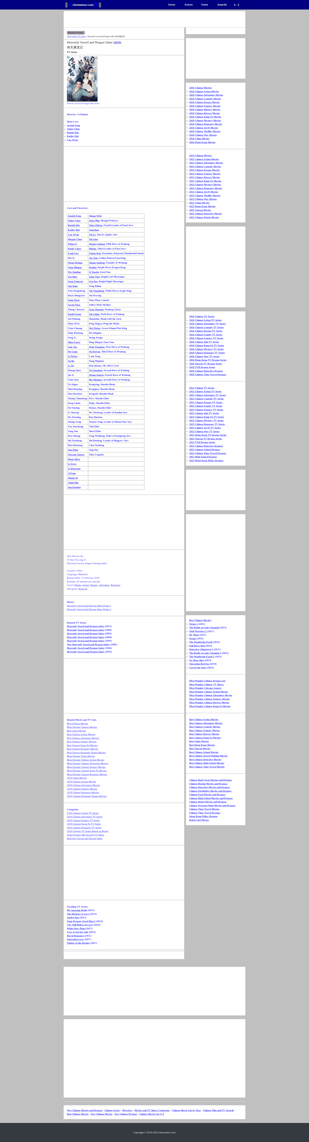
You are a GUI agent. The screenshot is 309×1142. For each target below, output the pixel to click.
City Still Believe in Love (80, 925)
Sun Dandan (74, 487)
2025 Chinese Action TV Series (205, 391)
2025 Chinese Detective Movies (205, 213)
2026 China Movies (199, 138)
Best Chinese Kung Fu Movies (82, 745)
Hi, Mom (194, 635)
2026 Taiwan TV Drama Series (205, 363)
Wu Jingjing (74, 272)
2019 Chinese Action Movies (81, 781)
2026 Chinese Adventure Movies (206, 95)
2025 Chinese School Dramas (204, 449)
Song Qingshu (96, 309)
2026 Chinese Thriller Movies (204, 131)
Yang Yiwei (74, 300)
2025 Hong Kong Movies (202, 206)
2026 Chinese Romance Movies (205, 124)
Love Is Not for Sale (77, 932)
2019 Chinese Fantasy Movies (82, 789)
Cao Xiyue (72, 140)
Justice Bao (73, 917)
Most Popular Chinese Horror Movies (209, 702)
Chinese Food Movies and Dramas (207, 794)
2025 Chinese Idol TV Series (204, 413)
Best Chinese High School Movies (206, 763)
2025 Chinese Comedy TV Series (206, 398)
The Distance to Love (78, 914)
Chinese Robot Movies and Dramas (207, 802)
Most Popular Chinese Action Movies (85, 760)
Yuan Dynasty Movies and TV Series (85, 835)
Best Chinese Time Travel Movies (207, 767)
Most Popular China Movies (81, 756)
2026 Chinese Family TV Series (205, 334)
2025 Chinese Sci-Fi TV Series (205, 427)
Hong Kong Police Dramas (203, 816)
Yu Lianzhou (95, 370)
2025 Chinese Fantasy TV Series (206, 409)
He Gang (72, 351)
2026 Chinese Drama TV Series (205, 331)
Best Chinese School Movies (203, 752)
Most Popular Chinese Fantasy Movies (86, 767)
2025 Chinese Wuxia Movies (204, 217)
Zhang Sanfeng (97, 262)
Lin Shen (72, 276)
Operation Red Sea (199, 664)
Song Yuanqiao (97, 347)
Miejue (92, 248)
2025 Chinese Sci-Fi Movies (203, 192)
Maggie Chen (75, 239)
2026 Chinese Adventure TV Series (207, 323)
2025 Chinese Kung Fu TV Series (206, 417)
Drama (77, 585)
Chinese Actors (112, 1110)
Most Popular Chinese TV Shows (206, 684)
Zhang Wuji (95, 216)
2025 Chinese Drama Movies (204, 170)
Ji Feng (72, 473)
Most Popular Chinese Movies (82, 727)
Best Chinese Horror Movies (204, 734)
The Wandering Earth (200, 642)
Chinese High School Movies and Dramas (211, 798)
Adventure (104, 585)
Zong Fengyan (75, 281)
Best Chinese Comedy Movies (204, 727)
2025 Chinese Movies (200, 155)
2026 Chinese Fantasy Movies (204, 106)
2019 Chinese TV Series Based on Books (87, 831)
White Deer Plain (76, 928)
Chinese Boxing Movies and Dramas (208, 783)
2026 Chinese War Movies (203, 135)
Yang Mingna (75, 267)
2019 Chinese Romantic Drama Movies (87, 796)
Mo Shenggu (95, 379)
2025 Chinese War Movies (203, 199)
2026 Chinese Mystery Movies (205, 120)
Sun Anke (73, 286)
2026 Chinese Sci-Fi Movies (203, 128)
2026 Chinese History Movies (204, 109)
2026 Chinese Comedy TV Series (206, 327)
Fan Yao (93, 281)
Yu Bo (71, 361)
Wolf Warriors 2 (198, 631)
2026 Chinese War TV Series (204, 356)
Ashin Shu (73, 482)
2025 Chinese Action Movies (204, 159)
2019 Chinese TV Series (76, 36)
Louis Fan (73, 253)
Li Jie (71, 365)
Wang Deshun (75, 262)
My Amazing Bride (77, 910)
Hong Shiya (74, 459)
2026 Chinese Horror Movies (204, 113)
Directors (127, 1110)
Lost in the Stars (197, 667)
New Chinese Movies (101, 1114)
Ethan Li (72, 244)
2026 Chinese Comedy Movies (205, 98)
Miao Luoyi (74, 342)
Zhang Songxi (96, 375)
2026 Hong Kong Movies (202, 142)
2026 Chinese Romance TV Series (207, 352)
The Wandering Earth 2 (201, 656)
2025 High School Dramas (203, 457)
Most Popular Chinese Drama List (207, 681)
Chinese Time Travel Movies (204, 809)
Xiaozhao (94, 230)
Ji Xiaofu (94, 272)
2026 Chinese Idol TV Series (204, 342)
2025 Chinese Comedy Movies (205, 166)
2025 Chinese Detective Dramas (206, 446)
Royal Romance (75, 935)
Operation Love (75, 939)
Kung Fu (83, 589)
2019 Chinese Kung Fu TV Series (84, 824)
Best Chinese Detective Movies (205, 759)
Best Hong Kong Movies (202, 745)
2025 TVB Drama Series (202, 442)
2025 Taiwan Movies (200, 210)
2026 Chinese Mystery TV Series (206, 349)
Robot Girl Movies (199, 820)
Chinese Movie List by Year (186, 1110)
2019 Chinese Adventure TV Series (84, 816)
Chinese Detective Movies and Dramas (209, 787)
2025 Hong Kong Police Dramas (206, 460)
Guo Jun (72, 347)
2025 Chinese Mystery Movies (205, 184)
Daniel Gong (74, 314)
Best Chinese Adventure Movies (83, 738)
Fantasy (94, 585)
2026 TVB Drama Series (202, 367)
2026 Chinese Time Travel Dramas (207, 374)
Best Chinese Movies (77, 723)
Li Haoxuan (74, 468)
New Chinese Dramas (125, 1114)
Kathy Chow (74, 248)
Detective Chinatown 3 (201, 649)
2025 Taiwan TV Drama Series (205, 438)
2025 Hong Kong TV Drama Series (207, 435)
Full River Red (197, 646)
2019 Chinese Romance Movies (83, 792)
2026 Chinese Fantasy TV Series (206, 338)
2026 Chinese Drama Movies (204, 102)
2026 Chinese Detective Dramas (206, 371)
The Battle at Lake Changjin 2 (205, 653)
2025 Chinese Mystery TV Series (206, 420)
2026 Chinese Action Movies (204, 91)
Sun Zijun (73, 450)
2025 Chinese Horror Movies (204, 177)
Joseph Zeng (73, 125)
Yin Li (92, 234)
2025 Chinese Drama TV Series (205, 402)
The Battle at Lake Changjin (204, 627)
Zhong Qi (73, 478)
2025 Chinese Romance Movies (205, 188)
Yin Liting (94, 314)
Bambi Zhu (73, 132)
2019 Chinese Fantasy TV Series (83, 820)
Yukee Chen (73, 129)
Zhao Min (94, 220)
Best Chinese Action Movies (81, 734)
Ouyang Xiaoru (76, 454)
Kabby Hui (73, 136)
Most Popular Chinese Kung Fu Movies (87, 770)
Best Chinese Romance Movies (82, 749)
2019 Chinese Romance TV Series (84, 827)
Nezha (192, 638)
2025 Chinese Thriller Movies (204, 195)
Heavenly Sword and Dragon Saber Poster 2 (89, 609)
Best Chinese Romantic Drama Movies (86, 752)
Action (85, 585)
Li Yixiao (72, 356)
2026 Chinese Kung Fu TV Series (206, 345)
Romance (115, 585)
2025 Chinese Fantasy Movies (204, 174)
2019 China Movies (77, 778)
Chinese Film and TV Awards (218, 1110)
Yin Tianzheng (96, 290)
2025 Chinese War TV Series (204, 431)
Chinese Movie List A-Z (151, 1114)
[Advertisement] (142, 19)
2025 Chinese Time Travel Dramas (207, 453)
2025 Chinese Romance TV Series (207, 424)
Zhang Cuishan (97, 244)
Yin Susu (93, 239)
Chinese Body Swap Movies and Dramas (210, 780)
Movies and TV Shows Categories (152, 1110)
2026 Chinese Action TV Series (205, 320)
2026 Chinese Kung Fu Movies (205, 117)
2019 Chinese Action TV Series (82, 813)
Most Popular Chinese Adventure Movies (87, 763)
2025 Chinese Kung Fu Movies (205, 181)
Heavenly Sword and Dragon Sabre (85, 626)
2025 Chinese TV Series (201, 388)
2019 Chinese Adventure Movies (83, 785)
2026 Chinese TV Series (201, 316)
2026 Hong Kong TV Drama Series (207, 360)
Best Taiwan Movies (199, 748)
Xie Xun (93, 258)
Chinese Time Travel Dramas (204, 813)
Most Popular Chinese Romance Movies (87, 774)
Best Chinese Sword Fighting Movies (208, 756)
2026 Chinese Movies (200, 87)
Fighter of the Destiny (78, 943)
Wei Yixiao (94, 328)
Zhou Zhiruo (95, 225)
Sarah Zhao (74, 305)
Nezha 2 (193, 624)
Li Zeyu (72, 464)
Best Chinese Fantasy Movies (81, 741)
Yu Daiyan (94, 351)
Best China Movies (76, 731)
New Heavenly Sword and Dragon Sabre (88, 644)
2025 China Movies (199, 203)
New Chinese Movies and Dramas (84, 1110)
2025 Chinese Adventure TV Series (207, 395)
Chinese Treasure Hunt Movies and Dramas (212, 805)
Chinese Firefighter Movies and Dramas (210, 791)
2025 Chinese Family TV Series (205, 406)
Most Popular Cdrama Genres (205, 688)
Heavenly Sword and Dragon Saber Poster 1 (89, 605)
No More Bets (196, 660)
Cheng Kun (95, 253)
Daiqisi (92, 267)
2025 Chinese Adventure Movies (206, 163)
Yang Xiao (94, 276)
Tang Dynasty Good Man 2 (81, 921)
